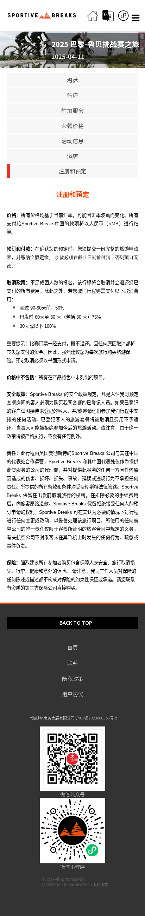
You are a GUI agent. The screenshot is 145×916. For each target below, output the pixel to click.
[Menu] (136, 18)
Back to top (75, 622)
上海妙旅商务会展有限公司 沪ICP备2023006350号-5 (72, 718)
